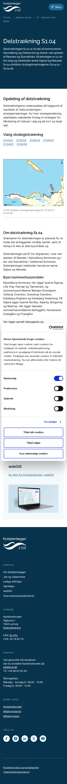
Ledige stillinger (12, 581)
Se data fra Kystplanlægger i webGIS (31, 474)
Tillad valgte (33, 442)
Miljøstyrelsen (11, 716)
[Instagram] (15, 738)
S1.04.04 (48, 140)
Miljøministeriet (12, 711)
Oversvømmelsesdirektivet (18, 595)
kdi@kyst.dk (10, 667)
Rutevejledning (12, 627)
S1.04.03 (35, 140)
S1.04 (6, 21)
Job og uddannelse (14, 576)
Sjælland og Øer (24, 17)
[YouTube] (43, 738)
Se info (13, 635)
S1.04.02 (21, 140)
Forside (7, 17)
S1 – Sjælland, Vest (46, 17)
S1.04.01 (8, 140)
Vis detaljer (50, 421)
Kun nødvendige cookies (34, 453)
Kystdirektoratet (12, 706)
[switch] (58, 388)
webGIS (7, 591)
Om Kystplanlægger (14, 572)
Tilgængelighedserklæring (16, 772)
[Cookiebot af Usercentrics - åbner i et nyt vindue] (49, 328)
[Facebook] (6, 738)
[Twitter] (34, 738)
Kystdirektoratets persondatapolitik (21, 767)
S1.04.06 (22, 144)
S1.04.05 (8, 144)
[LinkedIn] (24, 738)
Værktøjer (9, 586)
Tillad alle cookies (33, 432)
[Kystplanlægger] (16, 7)
